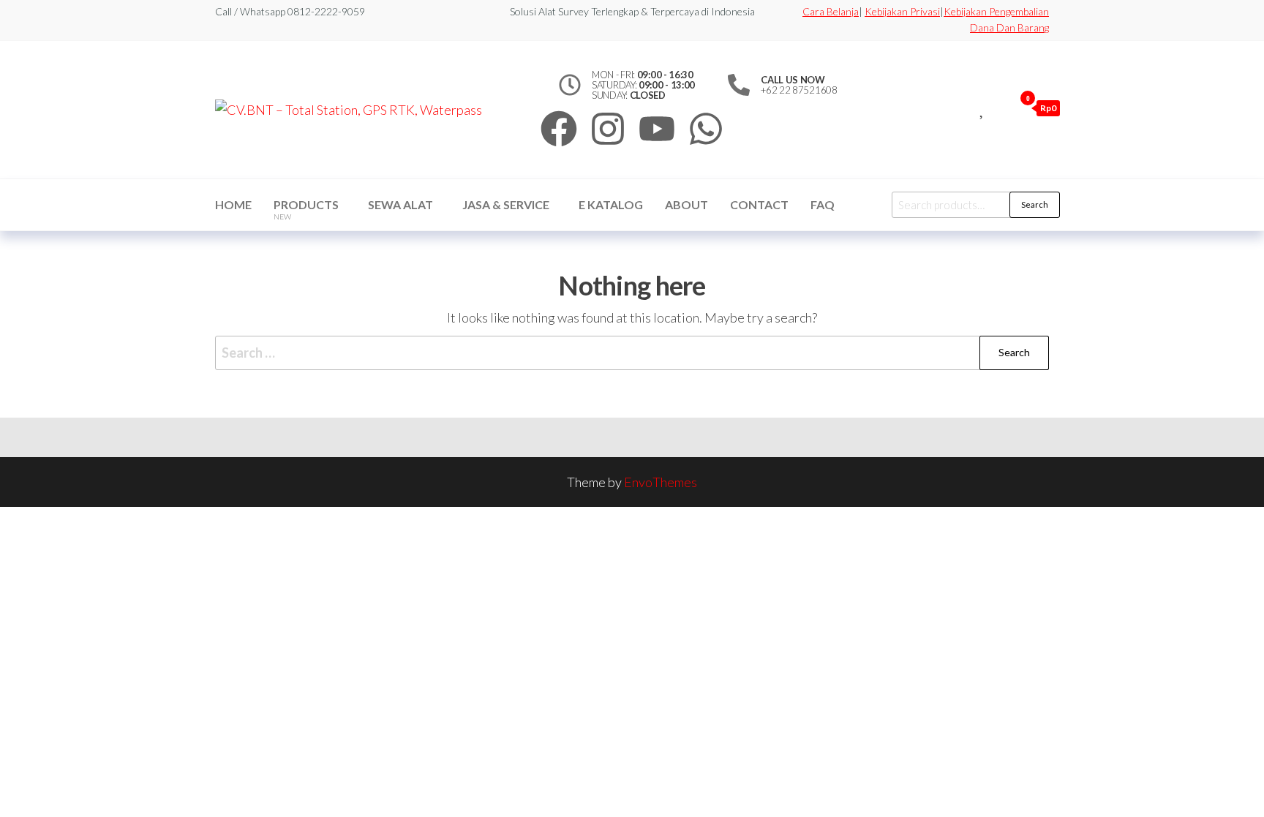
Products (306, 209)
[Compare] (966, 107)
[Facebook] (559, 128)
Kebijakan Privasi (902, 11)
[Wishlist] (982, 107)
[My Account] (999, 107)
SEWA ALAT (400, 204)
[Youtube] (657, 128)
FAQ (822, 204)
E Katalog (611, 204)
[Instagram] (608, 128)
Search (1034, 204)
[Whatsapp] (706, 128)
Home (233, 204)
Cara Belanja (830, 11)
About (686, 204)
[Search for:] (632, 353)
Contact (759, 204)
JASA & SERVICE (505, 204)
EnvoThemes (660, 482)
